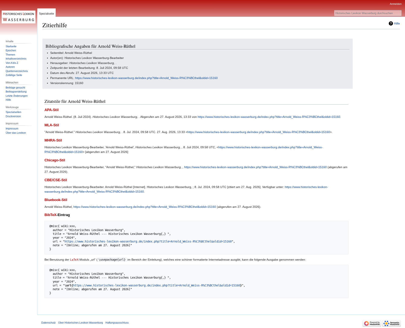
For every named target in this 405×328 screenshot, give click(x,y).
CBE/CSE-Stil (56, 180)
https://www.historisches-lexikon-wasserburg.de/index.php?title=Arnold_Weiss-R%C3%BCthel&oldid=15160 (146, 78)
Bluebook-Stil (56, 200)
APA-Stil (52, 110)
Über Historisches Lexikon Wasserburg (80, 322)
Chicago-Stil (55, 160)
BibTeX (50, 215)
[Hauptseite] (18, 17)
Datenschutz (48, 322)
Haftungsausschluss (117, 322)
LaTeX (74, 259)
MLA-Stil (52, 125)
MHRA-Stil (53, 140)
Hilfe (397, 23)
